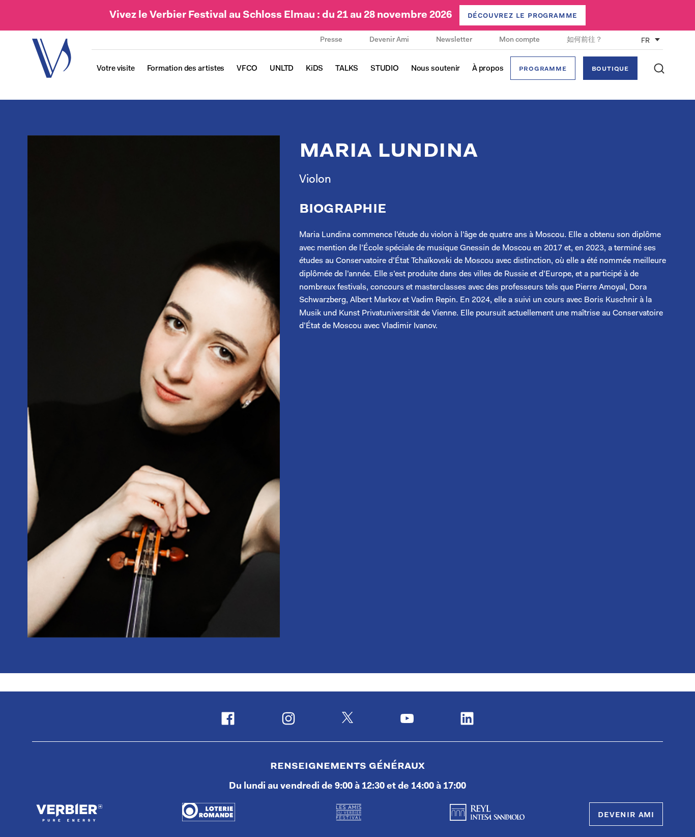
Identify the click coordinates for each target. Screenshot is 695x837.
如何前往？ (584, 40)
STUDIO (384, 69)
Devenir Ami (390, 40)
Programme (542, 69)
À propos (488, 69)
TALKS (347, 69)
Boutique (610, 69)
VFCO (247, 69)
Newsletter (455, 40)
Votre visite (116, 69)
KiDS (315, 69)
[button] (659, 68)
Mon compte (520, 40)
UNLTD (282, 69)
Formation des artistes (186, 69)
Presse (332, 40)
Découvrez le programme (523, 16)
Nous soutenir (435, 69)
